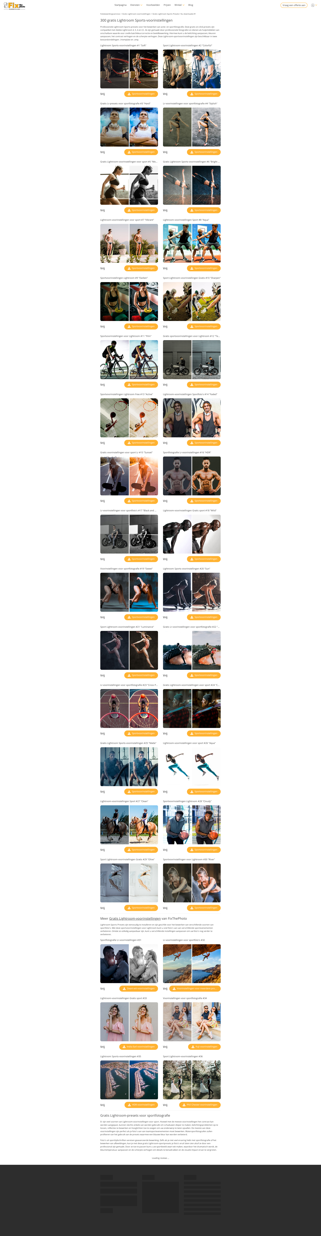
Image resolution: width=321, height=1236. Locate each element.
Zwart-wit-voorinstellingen (140, 988)
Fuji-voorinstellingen (206, 1046)
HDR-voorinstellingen (143, 1104)
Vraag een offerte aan (294, 5)
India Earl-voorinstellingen (140, 1046)
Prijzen (167, 4)
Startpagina (120, 4)
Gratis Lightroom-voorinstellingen (135, 918)
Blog (190, 4)
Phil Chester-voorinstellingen (201, 1104)
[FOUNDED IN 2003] (14, 5)
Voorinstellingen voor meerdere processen (198, 988)
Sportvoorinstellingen (143, 93)
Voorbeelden (153, 4)
